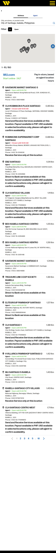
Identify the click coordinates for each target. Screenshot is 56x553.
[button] (43, 438)
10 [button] (39, 438)
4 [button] (28, 438)
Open (16, 29)
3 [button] (24, 438)
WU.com (9, 74)
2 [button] (20, 438)
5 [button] (32, 438)
